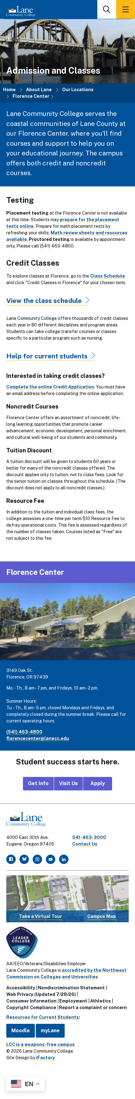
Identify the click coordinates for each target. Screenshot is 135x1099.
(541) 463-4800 (24, 731)
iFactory (45, 1057)
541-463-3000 (89, 837)
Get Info (38, 783)
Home (9, 89)
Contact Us (84, 843)
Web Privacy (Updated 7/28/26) (41, 994)
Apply (97, 783)
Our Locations (78, 89)
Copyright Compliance (31, 1007)
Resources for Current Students (42, 1017)
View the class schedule (44, 301)
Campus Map (101, 916)
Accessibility (20, 987)
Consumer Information (31, 1000)
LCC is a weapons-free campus (40, 1044)
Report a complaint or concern (93, 1007)
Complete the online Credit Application (50, 386)
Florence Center (31, 96)
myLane (50, 1031)
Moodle (20, 1031)
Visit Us (68, 783)
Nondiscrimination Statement (71, 987)
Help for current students (47, 356)
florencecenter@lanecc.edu (37, 738)
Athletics (100, 1000)
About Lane (39, 89)
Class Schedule (107, 276)
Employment (73, 1000)
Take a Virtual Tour (40, 916)
